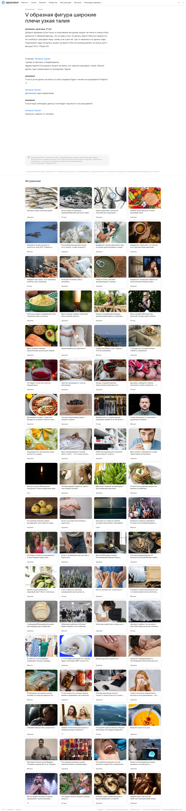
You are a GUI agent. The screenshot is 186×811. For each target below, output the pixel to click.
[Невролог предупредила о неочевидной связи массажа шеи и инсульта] (145, 651)
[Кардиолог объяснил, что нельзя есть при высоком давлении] (145, 238)
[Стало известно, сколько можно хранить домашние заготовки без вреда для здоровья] (76, 686)
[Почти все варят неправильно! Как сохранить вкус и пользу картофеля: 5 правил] (41, 307)
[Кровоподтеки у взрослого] (110, 651)
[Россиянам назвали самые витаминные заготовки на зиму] (41, 513)
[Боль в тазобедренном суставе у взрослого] (76, 548)
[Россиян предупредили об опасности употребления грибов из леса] (145, 548)
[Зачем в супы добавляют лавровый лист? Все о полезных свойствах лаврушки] (41, 582)
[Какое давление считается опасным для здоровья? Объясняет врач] (110, 203)
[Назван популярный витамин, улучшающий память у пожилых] (110, 307)
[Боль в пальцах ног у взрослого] (110, 582)
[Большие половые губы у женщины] (76, 272)
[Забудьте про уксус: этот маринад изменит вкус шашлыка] (41, 272)
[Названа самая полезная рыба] (41, 203)
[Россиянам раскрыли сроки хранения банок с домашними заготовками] (76, 755)
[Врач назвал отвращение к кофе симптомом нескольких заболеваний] (145, 444)
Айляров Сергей (42, 59)
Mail (3, 809)
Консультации (30, 9)
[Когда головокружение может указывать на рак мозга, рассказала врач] (145, 755)
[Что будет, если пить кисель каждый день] (41, 375)
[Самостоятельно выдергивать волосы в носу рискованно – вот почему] (145, 686)
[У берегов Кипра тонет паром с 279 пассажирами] (110, 341)
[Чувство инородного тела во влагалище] (76, 375)
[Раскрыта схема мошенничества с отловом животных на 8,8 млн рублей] (145, 582)
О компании (10, 809)
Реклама (18, 809)
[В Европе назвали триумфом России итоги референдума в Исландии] (145, 513)
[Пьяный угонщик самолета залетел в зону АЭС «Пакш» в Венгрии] (41, 238)
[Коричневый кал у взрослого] (76, 341)
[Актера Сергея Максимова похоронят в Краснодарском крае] (41, 479)
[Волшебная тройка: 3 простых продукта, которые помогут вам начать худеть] (41, 410)
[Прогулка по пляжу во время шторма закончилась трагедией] (110, 513)
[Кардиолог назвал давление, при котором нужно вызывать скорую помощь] (110, 238)
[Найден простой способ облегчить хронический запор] (145, 789)
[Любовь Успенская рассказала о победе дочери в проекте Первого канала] (76, 720)
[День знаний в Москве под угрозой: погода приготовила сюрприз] (145, 307)
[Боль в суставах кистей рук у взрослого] (76, 513)
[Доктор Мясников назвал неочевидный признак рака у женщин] (110, 548)
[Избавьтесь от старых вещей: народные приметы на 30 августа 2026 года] (110, 410)
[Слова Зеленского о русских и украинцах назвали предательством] (145, 410)
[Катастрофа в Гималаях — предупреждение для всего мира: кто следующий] (76, 203)
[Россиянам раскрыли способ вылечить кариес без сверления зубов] (110, 755)
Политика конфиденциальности (172, 809)
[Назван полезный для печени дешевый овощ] (145, 203)
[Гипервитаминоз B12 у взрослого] (41, 720)
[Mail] (3, 2)
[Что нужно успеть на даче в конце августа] (76, 789)
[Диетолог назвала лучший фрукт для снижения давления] (110, 479)
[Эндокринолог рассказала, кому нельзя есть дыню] (41, 444)
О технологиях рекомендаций (151, 809)
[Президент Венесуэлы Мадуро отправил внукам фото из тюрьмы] (41, 755)
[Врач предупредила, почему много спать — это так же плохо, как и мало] (76, 444)
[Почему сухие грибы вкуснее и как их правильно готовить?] (110, 789)
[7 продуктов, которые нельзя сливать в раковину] (145, 341)
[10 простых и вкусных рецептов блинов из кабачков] (145, 479)
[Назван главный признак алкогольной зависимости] (110, 375)
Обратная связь (135, 809)
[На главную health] (12, 2)
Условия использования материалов (116, 809)
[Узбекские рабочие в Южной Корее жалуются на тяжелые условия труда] (76, 617)
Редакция (101, 809)
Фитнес (40, 9)
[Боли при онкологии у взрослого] (110, 617)
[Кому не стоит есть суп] (145, 720)
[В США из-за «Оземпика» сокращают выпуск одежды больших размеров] (41, 651)
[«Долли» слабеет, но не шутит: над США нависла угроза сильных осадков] (145, 617)
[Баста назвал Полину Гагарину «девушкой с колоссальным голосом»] (41, 789)
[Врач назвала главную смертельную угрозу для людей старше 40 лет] (41, 341)
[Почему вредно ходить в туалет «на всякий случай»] (76, 479)
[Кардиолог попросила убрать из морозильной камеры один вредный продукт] (145, 272)
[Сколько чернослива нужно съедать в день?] (76, 410)
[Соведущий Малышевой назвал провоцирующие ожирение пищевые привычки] (41, 617)
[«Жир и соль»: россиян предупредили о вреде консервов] (110, 272)
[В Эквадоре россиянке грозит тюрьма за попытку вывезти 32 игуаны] (41, 686)
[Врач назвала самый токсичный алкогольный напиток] (76, 307)
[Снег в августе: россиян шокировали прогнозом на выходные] (76, 582)
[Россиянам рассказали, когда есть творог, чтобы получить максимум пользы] (76, 238)
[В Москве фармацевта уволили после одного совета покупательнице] (110, 444)
